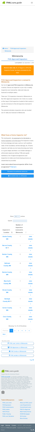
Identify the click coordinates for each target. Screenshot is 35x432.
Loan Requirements (25, 405)
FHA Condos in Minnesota (18, 351)
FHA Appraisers (7, 405)
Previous (5, 330)
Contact (14, 425)
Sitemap (7, 425)
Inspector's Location (6, 231)
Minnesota (8, 51)
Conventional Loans (25, 407)
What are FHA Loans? (26, 402)
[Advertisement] (17, 25)
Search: (10, 221)
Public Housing (7, 414)
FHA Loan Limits (7, 402)
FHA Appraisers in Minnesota (18, 347)
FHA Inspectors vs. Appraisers (18, 176)
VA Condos (23, 416)
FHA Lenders (6, 409)
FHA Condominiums (8, 407)
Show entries (17, 216)
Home (6, 48)
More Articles (24, 418)
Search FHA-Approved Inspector (18, 171)
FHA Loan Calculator (8, 416)
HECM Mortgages (25, 414)
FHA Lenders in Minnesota (18, 355)
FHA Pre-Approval (25, 409)
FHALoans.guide (5, 376)
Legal (2, 425)
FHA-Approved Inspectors (18, 48)
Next (4, 334)
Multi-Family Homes (25, 411)
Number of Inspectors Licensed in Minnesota (19, 228)
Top (31, 360)
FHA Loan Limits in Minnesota (18, 343)
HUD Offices (6, 411)
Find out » (14, 167)
